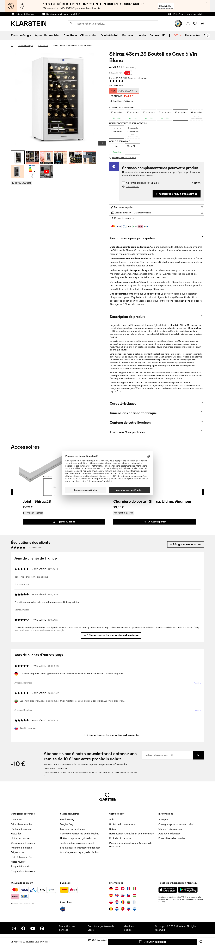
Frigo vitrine (17, 852)
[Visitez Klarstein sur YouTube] (33, 928)
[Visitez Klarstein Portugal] (122, 909)
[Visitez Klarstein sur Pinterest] (42, 928)
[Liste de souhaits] (195, 23)
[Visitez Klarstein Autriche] (117, 888)
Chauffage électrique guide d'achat (79, 852)
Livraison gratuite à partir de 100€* (63, 14)
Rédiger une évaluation (187, 544)
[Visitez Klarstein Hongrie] (134, 895)
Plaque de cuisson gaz (23, 871)
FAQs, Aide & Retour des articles (188, 14)
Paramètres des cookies (171, 838)
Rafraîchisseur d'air (22, 857)
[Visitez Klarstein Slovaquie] (122, 895)
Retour (113, 828)
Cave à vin (43, 45)
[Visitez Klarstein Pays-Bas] (117, 909)
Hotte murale (18, 861)
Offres (178, 35)
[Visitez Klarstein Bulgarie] (128, 902)
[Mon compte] (188, 23)
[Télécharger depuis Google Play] (188, 890)
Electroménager (25, 45)
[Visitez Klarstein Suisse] (122, 888)
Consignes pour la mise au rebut (176, 824)
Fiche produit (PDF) (115, 73)
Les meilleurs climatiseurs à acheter (80, 847)
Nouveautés (192, 35)
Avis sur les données (169, 833)
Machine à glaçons (21, 847)
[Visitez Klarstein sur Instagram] (14, 928)
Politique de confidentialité (168, 899)
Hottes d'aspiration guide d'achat (78, 838)
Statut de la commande (122, 824)
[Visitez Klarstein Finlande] (134, 902)
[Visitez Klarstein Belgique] (111, 909)
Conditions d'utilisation (194, 899)
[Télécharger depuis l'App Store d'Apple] (167, 890)
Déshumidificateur (21, 828)
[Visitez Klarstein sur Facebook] (23, 928)
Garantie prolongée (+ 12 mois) (142, 182)
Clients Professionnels (170, 828)
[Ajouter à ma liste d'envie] (201, 942)
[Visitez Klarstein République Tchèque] (128, 895)
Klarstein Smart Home (72, 828)
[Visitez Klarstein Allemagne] (111, 888)
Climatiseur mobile (21, 824)
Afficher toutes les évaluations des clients (112, 635)
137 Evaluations (116, 85)
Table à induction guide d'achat (77, 842)
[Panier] (202, 23)
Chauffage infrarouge (23, 842)
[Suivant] (207, 35)
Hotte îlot (16, 833)
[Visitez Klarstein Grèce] (134, 908)
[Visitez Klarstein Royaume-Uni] (117, 895)
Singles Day (66, 824)
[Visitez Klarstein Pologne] (111, 902)
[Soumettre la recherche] (71, 23)
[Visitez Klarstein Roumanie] (122, 902)
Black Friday (67, 819)
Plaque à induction (21, 866)
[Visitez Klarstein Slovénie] (128, 909)
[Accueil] (14, 45)
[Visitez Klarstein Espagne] (111, 895)
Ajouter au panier (155, 941)
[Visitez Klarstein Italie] (134, 888)
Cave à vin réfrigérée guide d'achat (79, 833)
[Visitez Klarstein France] (128, 888)
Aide (111, 819)
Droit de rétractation (120, 838)
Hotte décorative (20, 838)
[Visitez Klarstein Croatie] (117, 902)
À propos (163, 819)
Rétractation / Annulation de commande (131, 833)
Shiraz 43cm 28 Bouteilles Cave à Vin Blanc (72, 45)
